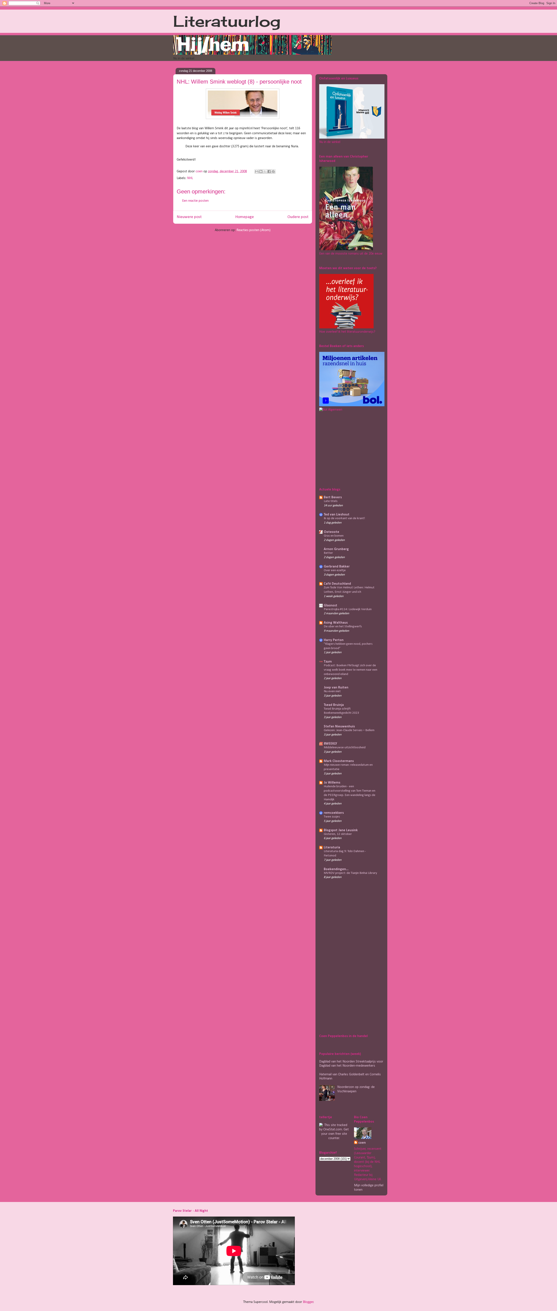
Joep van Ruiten (336, 687)
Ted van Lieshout (336, 514)
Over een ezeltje (335, 570)
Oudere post (298, 217)
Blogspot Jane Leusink (341, 830)
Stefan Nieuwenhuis (339, 726)
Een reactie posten (195, 201)
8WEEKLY (330, 743)
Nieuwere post (189, 217)
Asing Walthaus (336, 622)
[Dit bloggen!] (261, 171)
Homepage (244, 217)
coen (199, 171)
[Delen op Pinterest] (273, 171)
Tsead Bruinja (334, 705)
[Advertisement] (346, 448)
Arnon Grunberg (336, 549)
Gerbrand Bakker (337, 566)
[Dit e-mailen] (257, 171)
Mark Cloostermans (339, 761)
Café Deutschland (337, 584)
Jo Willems (332, 782)
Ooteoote (331, 532)
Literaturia (332, 847)
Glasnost (330, 605)
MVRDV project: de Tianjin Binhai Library (350, 873)
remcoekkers (334, 813)
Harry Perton (334, 640)
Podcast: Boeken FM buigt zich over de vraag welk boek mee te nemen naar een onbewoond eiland (350, 670)
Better (328, 553)
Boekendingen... (336, 869)
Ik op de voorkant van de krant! (344, 518)
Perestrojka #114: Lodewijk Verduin (348, 609)
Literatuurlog (226, 21)
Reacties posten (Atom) (253, 230)
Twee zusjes (332, 816)
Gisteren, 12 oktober (338, 834)
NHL (190, 178)
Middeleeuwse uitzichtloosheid (345, 747)
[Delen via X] (265, 171)
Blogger (308, 1302)
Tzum (328, 661)
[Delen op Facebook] (269, 171)
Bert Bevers (333, 497)
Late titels (330, 501)
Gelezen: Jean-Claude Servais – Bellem (349, 730)
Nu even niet (332, 691)
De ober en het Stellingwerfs (343, 626)
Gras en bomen (334, 535)
